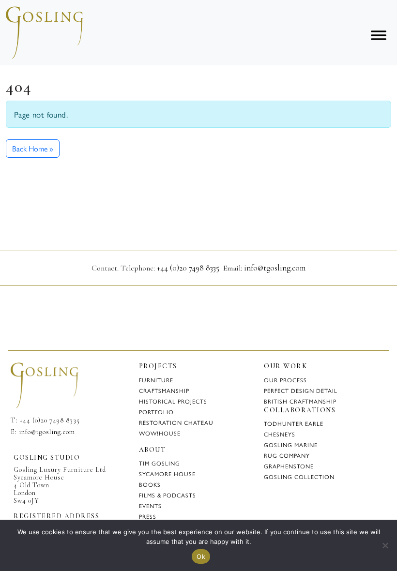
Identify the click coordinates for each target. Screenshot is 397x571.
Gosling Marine (291, 444)
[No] (385, 545)
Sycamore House (167, 473)
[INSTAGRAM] (15, 448)
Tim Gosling (159, 463)
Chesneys (279, 434)
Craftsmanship (164, 390)
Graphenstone (289, 466)
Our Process (285, 380)
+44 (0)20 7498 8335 (188, 268)
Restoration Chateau (176, 422)
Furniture (156, 380)
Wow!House (160, 433)
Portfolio (156, 411)
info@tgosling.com (274, 268)
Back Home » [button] (32, 148)
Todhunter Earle (293, 423)
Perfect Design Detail (300, 390)
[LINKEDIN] (30, 448)
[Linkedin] (379, 9)
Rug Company (287, 455)
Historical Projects (173, 401)
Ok (201, 556)
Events (150, 505)
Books (150, 484)
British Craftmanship (300, 401)
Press (147, 516)
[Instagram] (364, 9)
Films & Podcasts (167, 495)
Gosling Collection (299, 476)
